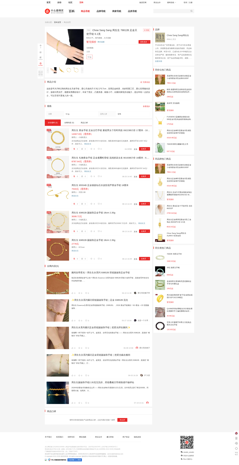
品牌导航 (101, 11)
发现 (48, 130)
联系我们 (59, 437)
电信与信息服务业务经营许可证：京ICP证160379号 (83, 447)
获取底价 (145, 42)
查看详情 (158, 61)
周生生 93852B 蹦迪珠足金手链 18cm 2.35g (93, 212)
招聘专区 (71, 437)
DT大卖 (147, 375)
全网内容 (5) (69, 123)
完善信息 (146, 82)
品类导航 (132, 11)
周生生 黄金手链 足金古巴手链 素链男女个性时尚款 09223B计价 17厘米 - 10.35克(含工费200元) (111, 130)
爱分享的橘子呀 (144, 293)
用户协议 (125, 437)
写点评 (122, 420)
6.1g (89, 57)
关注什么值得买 (188, 456)
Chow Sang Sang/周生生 (178, 35)
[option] (54, 70)
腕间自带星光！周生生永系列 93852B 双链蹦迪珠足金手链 (100, 272)
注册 (190, 2)
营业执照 (117, 449)
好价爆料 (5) (53, 123)
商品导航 (85, 11)
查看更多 (146, 106)
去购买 (145, 149)
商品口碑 (84, 123)
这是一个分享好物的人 (144, 320)
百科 (81, 2)
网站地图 (82, 437)
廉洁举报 (110, 437)
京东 (135, 149)
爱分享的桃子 (144, 348)
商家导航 (116, 11)
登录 (185, 2)
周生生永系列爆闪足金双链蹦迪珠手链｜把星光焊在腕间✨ (100, 327)
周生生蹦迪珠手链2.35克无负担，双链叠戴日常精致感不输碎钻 (102, 382)
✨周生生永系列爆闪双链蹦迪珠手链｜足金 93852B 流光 (99, 300)
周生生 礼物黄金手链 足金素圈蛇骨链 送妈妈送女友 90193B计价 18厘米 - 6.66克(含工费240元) (111, 158)
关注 (147, 30)
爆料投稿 (170, 2)
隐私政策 (137, 437)
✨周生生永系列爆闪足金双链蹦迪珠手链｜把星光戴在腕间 (100, 355)
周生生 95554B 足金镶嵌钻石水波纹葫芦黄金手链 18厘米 (100, 185)
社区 (70, 2)
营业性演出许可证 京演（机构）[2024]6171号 (60, 449)
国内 (48, 185)
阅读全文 (87, 144)
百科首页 (57, 22)
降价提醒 (101, 42)
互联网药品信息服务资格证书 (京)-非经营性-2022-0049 (94, 449)
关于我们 (48, 437)
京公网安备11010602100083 (54, 447)
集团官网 (142, 2)
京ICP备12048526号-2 (109, 447)
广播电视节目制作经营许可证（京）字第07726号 (61, 451)
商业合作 (157, 2)
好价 (59, 2)
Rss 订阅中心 (187, 459)
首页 (49, 2)
